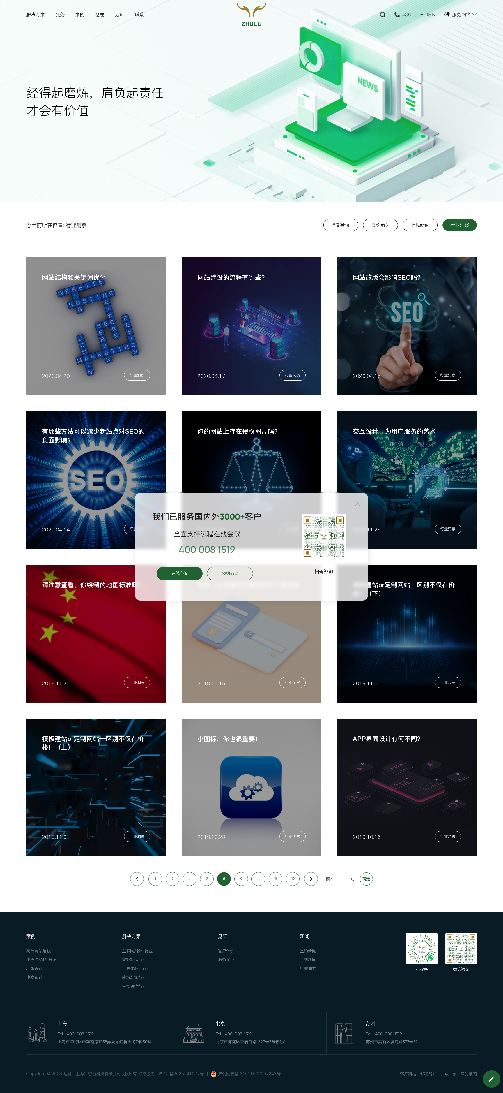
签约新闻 (308, 951)
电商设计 (34, 977)
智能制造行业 (134, 959)
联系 (139, 14)
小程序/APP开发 (41, 959)
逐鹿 (99, 14)
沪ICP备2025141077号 (181, 1074)
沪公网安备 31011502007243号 (249, 1074)
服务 (60, 14)
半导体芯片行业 (136, 968)
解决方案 (35, 14)
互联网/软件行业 (137, 951)
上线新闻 (308, 959)
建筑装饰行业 (134, 977)
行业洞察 (308, 968)
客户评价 (226, 951)
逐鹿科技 (408, 1074)
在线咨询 (179, 573)
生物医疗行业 (134, 986)
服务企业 (226, 959)
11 (275, 878)
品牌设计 (34, 968)
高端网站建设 (38, 951)
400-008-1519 (419, 14)
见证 (119, 14)
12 (293, 878)
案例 (79, 14)
